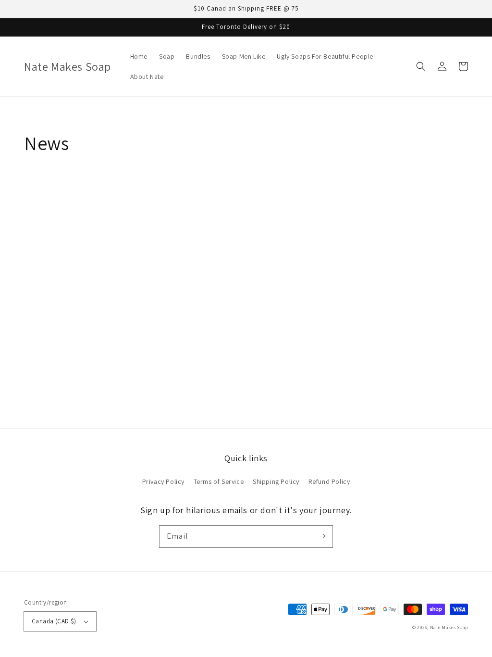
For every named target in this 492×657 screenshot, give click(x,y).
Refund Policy (329, 481)
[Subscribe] (321, 536)
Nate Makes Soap (449, 627)
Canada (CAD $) (54, 621)
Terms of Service (219, 481)
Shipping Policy (276, 481)
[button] (420, 66)
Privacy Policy (163, 481)
